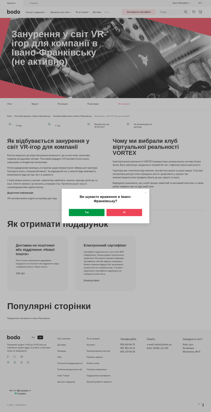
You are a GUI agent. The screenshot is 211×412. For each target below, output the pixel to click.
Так (87, 212)
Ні (124, 212)
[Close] (145, 192)
